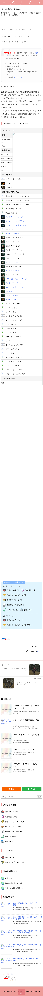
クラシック (27, 30)
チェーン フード (12, 299)
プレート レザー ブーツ (14, 287)
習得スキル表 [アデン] (15, 620)
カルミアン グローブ (13, 271)
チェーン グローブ (12, 262)
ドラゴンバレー (19, 77)
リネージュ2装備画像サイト (15, 888)
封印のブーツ (11, 291)
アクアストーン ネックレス (16, 225)
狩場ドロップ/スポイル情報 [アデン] (20, 625)
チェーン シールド (12, 233)
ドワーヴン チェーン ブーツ (16, 279)
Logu (39, 651)
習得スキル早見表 (13, 590)
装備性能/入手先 (31, 590)
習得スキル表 (10, 857)
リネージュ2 (16, 30)
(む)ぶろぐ (9, 878)
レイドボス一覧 (12, 610)
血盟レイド (28, 610)
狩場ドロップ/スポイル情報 (16, 595)
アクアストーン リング (14, 217)
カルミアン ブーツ (12, 295)
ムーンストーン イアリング (16, 221)
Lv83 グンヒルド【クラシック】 (25, 749)
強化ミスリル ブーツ (13, 283)
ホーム (6, 30)
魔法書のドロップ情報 (15, 600)
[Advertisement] (21, 481)
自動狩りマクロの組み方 (15, 605)
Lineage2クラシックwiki (13, 883)
